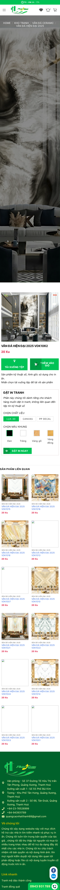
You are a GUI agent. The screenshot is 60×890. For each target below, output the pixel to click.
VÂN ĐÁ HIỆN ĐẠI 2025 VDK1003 (13, 739)
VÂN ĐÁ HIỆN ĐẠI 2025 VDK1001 (43, 739)
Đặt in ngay (20, 450)
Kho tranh (21, 22)
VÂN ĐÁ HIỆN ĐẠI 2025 (30, 25)
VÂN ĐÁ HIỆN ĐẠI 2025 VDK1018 (43, 507)
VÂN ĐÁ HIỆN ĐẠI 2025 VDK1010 (43, 600)
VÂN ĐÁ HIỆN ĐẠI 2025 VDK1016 (13, 554)
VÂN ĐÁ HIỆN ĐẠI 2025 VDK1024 (13, 692)
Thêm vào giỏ (47, 364)
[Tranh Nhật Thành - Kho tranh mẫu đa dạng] (23, 10)
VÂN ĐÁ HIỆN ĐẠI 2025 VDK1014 (43, 692)
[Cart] (55, 10)
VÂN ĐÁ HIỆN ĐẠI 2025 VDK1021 (13, 646)
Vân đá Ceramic (43, 22)
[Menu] (4, 10)
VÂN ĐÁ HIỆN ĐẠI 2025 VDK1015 (13, 507)
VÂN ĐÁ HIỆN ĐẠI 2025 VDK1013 (43, 554)
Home (7, 22)
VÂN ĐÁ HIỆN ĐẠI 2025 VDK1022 (43, 646)
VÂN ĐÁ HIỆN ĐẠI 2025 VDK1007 (13, 600)
